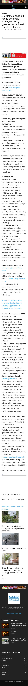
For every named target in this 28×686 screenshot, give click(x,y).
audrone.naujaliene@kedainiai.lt (13, 457)
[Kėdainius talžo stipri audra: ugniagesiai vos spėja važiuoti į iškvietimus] (14, 517)
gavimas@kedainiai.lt (9, 379)
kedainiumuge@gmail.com (14, 613)
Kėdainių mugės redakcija (10, 29)
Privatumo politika (9, 681)
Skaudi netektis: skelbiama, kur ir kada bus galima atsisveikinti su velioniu (18, 625)
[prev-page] (3, 579)
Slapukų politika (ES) (18, 681)
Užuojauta (13, 631)
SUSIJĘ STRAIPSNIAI (8, 507)
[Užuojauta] (5, 633)
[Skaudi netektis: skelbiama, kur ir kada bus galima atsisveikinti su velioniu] (5, 625)
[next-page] (5, 579)
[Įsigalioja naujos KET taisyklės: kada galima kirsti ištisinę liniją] (5, 641)
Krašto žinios (4, 13)
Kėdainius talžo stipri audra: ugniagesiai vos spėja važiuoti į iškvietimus (13, 528)
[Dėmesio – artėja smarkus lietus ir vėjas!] (14, 539)
